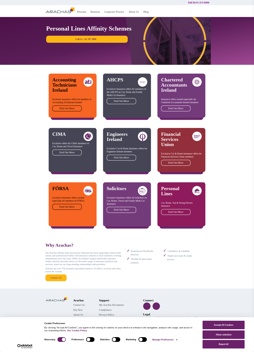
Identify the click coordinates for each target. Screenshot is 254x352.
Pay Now (78, 310)
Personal (81, 11)
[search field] (205, 10)
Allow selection (224, 334)
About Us (134, 11)
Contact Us (56, 277)
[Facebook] (147, 306)
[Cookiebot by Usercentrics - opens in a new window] (25, 346)
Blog (145, 11)
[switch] (90, 339)
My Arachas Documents (111, 305)
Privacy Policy (106, 314)
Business (95, 11)
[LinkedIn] (156, 306)
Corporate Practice (114, 11)
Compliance (105, 310)
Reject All (223, 344)
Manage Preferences (163, 339)
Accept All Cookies (223, 325)
